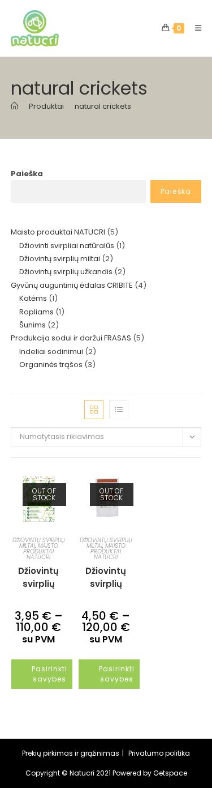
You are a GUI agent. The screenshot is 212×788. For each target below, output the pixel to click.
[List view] (118, 409)
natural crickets (103, 106)
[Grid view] (93, 409)
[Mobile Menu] (194, 28)
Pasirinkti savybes (49, 674)
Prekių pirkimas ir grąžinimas (70, 753)
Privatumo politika (159, 753)
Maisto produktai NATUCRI (40, 551)
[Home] (14, 106)
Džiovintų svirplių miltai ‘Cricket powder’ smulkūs (105, 577)
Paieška (27, 173)
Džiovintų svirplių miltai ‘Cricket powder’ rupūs (38, 577)
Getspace (170, 773)
